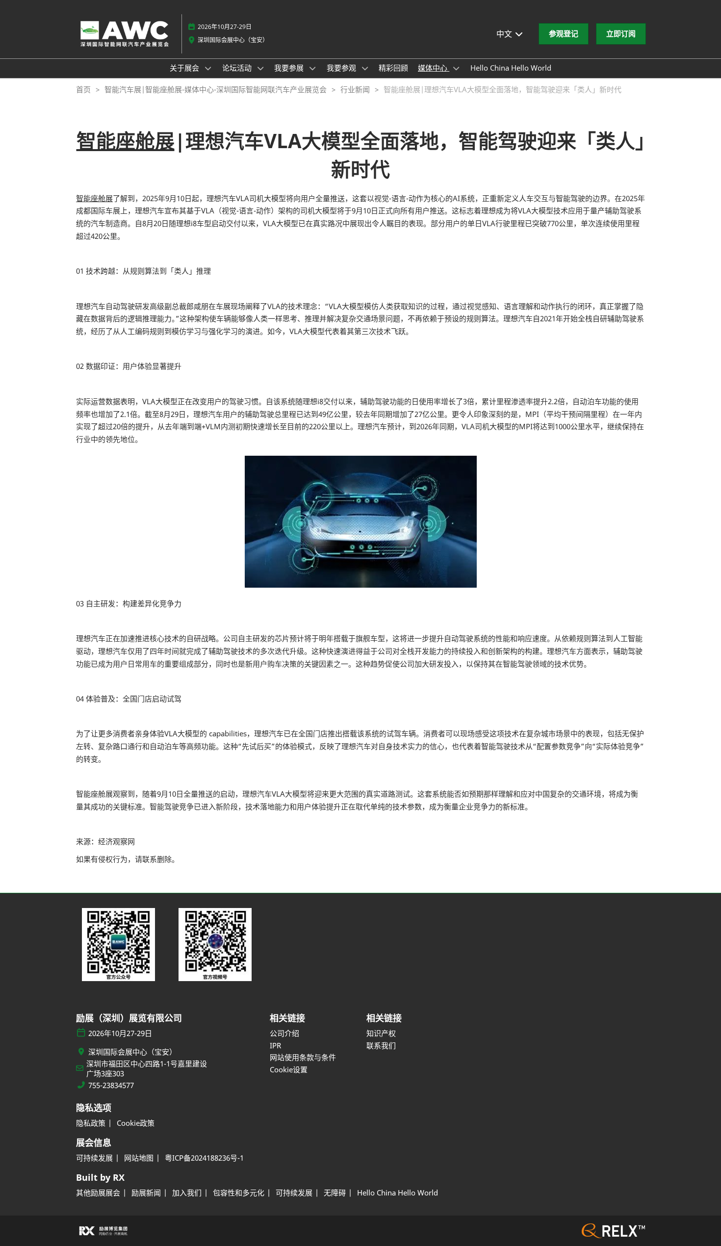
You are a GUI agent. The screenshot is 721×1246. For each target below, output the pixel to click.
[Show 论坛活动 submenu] (260, 68)
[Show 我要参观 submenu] (364, 68)
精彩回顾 (393, 68)
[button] (564, 34)
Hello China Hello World (510, 68)
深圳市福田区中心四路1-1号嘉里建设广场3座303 (146, 1068)
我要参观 (342, 68)
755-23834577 (111, 1085)
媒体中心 (433, 68)
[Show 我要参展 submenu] (312, 68)
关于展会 (185, 68)
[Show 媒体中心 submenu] (456, 68)
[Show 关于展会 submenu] (208, 68)
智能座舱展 (126, 140)
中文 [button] (505, 33)
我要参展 (290, 68)
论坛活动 (238, 68)
